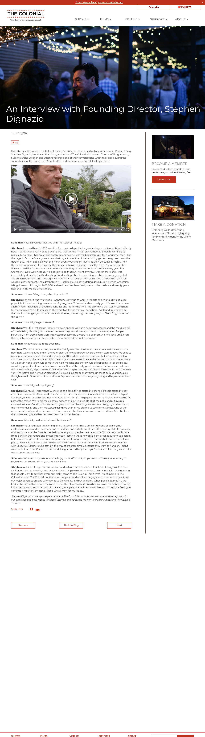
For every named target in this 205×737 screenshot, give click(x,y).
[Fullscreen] (127, 229)
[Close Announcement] (202, 2)
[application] (71, 199)
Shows (81, 19)
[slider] (68, 229)
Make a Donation (169, 224)
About (181, 19)
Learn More (163, 179)
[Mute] (122, 229)
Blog (15, 142)
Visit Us (131, 19)
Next (119, 525)
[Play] (15, 229)
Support (158, 19)
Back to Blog (71, 525)
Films (105, 19)
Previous (23, 525)
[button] (71, 199)
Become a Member (169, 164)
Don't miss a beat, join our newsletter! (99, 2)
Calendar (153, 7)
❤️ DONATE (184, 7)
